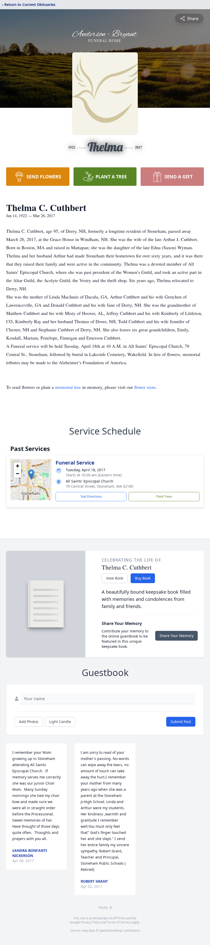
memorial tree (68, 387)
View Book (114, 578)
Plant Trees (164, 496)
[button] (31, 474)
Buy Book (143, 578)
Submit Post (181, 721)
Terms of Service (119, 922)
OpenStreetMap (110, 930)
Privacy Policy (90, 922)
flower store (145, 387)
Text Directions (91, 496)
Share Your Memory (176, 635)
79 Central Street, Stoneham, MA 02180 (99, 486)
